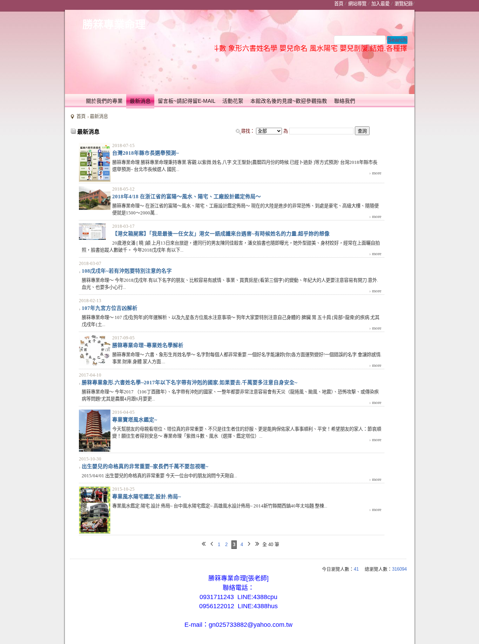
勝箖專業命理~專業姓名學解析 (147, 345)
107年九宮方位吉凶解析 (109, 308)
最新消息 (99, 116)
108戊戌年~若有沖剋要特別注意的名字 (127, 271)
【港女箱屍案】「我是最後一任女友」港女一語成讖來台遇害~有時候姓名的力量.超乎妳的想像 (221, 234)
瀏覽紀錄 (403, 3)
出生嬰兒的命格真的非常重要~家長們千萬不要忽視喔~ (145, 466)
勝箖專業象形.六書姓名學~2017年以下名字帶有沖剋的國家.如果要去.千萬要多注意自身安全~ (189, 382)
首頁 (81, 116)
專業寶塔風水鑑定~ (134, 420)
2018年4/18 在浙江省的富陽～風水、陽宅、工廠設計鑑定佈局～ (186, 196)
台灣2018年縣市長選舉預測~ (145, 153)
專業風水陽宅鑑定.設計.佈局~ (146, 496)
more (377, 172)
